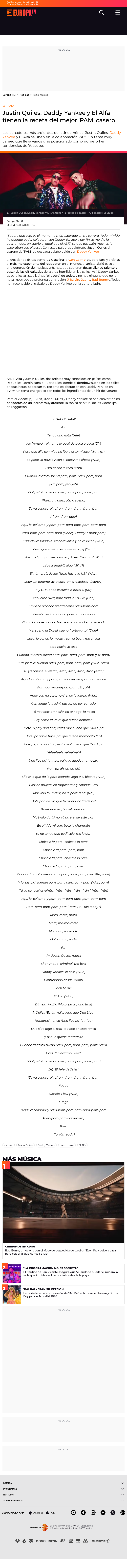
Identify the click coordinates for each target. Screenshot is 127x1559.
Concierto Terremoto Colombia (22, 4)
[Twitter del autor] (22, 221)
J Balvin (73, 280)
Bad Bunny (100, 280)
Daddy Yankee (88, 251)
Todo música (40, 94)
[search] (101, 12)
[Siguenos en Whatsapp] (122, 1514)
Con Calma (77, 260)
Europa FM (9, 94)
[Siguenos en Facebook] (103, 1514)
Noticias (25, 94)
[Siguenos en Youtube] (73, 1514)
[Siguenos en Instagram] (93, 1514)
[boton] (94, 1483)
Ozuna (85, 280)
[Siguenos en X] (112, 1514)
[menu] (117, 12)
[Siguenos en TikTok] (83, 1514)
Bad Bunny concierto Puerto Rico (23, 2)
